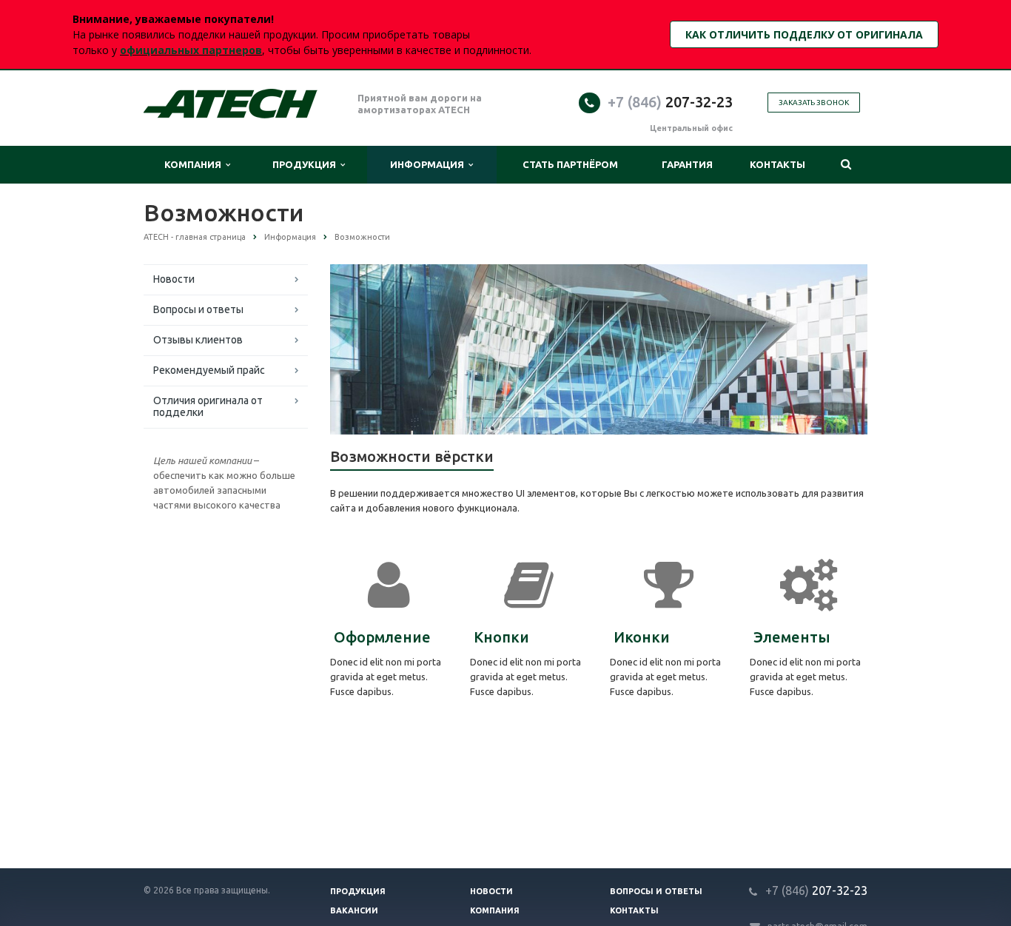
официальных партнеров (191, 50)
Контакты (777, 164)
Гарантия (687, 164)
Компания (195, 164)
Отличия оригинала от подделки (208, 406)
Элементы (791, 636)
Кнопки (501, 636)
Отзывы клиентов (198, 340)
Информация (429, 164)
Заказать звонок (814, 102)
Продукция (306, 164)
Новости (174, 279)
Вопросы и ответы (198, 309)
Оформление (382, 636)
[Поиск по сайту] (845, 165)
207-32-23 (670, 101)
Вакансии (354, 910)
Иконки (642, 636)
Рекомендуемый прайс (209, 370)
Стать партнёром (570, 164)
